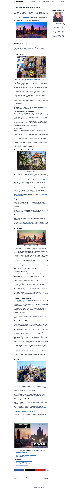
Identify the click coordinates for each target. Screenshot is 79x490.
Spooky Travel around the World (22, 465)
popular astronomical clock (19, 80)
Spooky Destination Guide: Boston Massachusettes (26, 463)
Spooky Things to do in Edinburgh (22, 452)
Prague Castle (22, 276)
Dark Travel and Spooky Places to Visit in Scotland (26, 455)
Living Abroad (52, 1)
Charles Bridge (25, 114)
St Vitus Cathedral (27, 300)
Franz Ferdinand (42, 416)
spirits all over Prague (26, 17)
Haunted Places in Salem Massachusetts (24, 461)
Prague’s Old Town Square (33, 79)
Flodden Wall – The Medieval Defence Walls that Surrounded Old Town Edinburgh (41, 476)
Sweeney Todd (28, 223)
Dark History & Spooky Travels (43, 1)
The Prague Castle (17, 300)
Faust (25, 329)
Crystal (16, 9)
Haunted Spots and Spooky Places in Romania (25, 453)
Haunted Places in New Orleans (22, 462)
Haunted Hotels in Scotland (21, 456)
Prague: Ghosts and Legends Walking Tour (26, 411)
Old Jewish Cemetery (43, 179)
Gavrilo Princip (28, 416)
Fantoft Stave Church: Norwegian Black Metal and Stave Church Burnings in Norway (21, 476)
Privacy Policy (21, 40)
